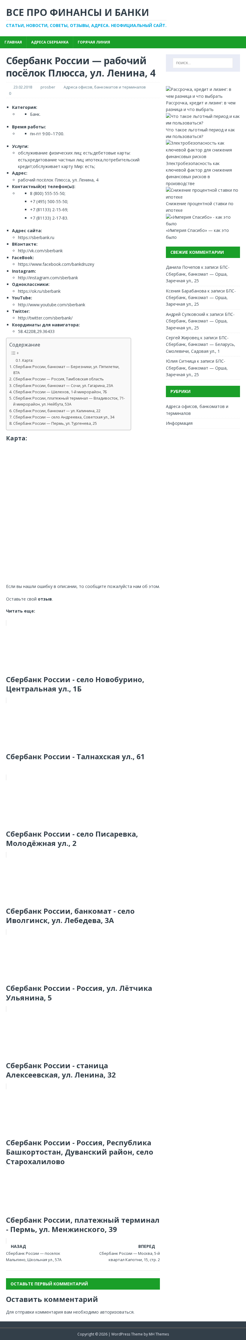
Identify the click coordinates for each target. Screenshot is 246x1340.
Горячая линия (94, 42)
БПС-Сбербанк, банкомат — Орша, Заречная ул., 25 (198, 273)
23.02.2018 (23, 87)
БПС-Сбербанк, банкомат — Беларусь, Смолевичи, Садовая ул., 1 (200, 344)
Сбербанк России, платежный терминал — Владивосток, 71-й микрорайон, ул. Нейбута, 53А (69, 401)
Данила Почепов (183, 267)
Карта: (27, 360)
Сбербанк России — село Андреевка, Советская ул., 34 (63, 417)
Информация (179, 423)
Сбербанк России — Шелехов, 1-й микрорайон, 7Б (60, 391)
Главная (13, 42)
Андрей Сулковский (185, 314)
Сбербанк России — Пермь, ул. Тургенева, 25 (55, 423)
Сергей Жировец (182, 337)
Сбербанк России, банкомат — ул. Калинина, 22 (56, 410)
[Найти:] (203, 63)
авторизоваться (117, 1312)
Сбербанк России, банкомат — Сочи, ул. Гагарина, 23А (63, 385)
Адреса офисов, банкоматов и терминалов (105, 87)
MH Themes (159, 1334)
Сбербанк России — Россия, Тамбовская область (58, 379)
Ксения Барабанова (186, 291)
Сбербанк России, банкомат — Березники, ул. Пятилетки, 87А (66, 369)
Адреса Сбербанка (49, 42)
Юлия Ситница (181, 361)
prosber (47, 87)
